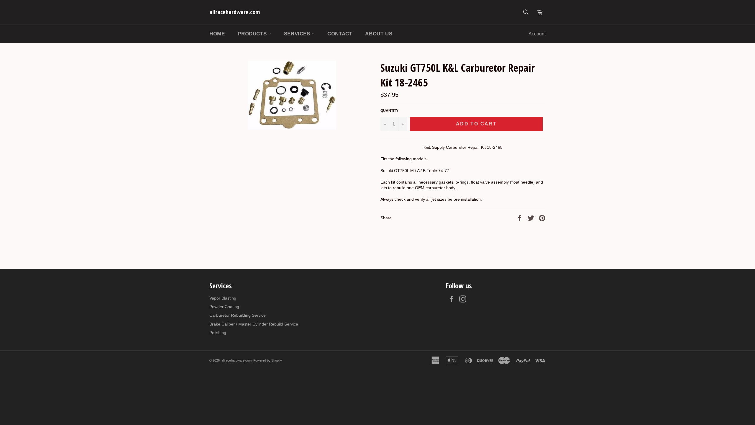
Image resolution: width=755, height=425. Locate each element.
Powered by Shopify (267, 360)
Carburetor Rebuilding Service (237, 315)
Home (217, 34)
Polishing (217, 332)
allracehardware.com (234, 12)
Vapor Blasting (222, 298)
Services (298, 34)
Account (537, 33)
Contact (339, 34)
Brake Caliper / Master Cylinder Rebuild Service (253, 324)
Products (253, 34)
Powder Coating (224, 306)
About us (378, 34)
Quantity (389, 111)
